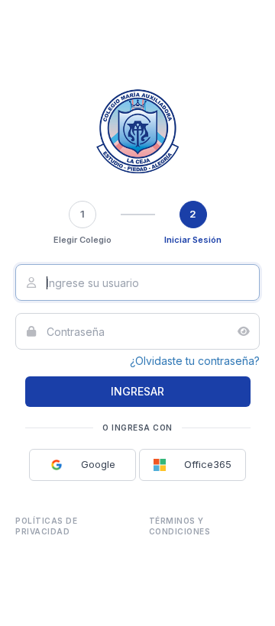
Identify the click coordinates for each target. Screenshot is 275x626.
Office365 (198, 464)
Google (89, 464)
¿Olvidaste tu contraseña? (195, 360)
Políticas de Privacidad (46, 526)
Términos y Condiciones (180, 526)
